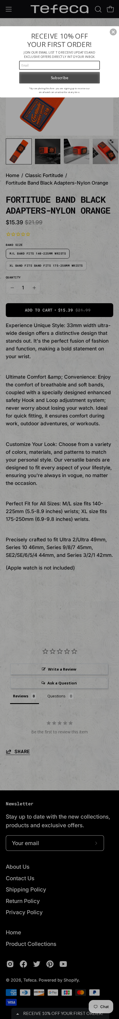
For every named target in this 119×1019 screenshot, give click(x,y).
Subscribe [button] (59, 77)
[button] (113, 32)
